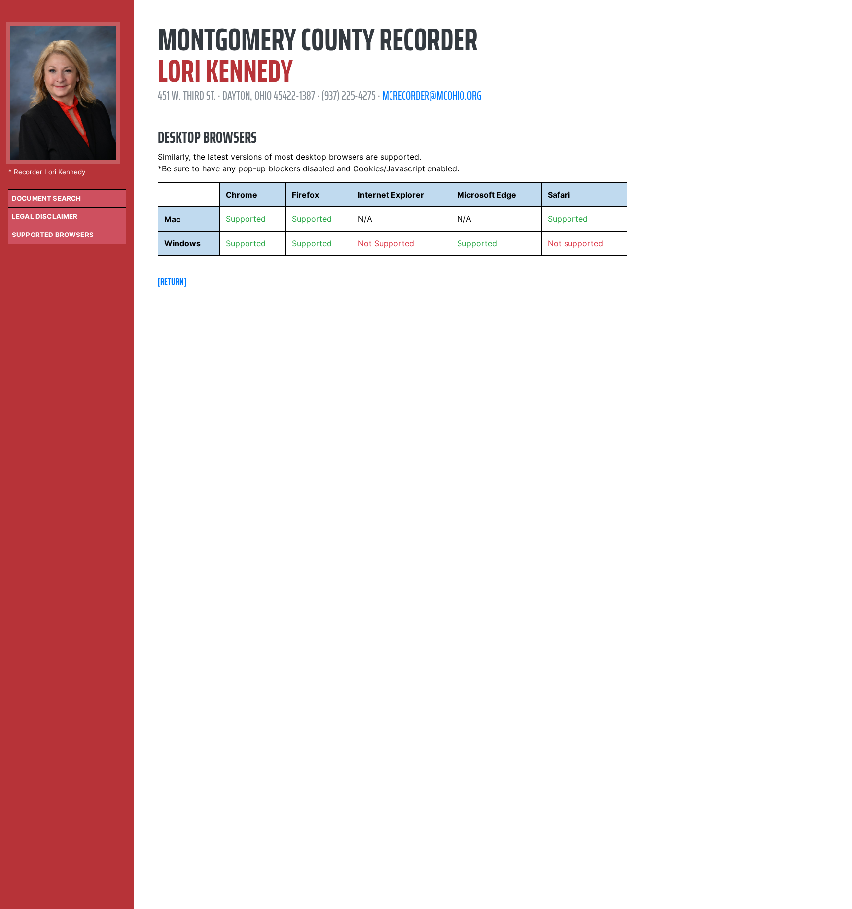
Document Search (46, 198)
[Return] (172, 281)
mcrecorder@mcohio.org (432, 95)
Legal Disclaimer (45, 216)
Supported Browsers (53, 234)
